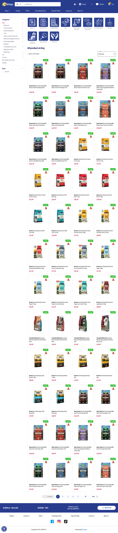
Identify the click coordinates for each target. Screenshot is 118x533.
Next (93, 496)
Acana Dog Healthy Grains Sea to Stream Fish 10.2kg (82, 267)
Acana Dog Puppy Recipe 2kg (82, 376)
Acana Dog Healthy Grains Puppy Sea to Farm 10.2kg (82, 303)
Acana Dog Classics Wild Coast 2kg (37, 231)
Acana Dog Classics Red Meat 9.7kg (81, 195)
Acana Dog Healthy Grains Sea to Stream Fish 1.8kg (60, 267)
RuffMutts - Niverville (10, 508)
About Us (80, 11)
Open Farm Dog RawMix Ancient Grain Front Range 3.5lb (60, 86)
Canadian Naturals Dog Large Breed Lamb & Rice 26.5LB (105, 339)
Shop (6, 11)
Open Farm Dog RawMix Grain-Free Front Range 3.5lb (105, 412)
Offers (28, 11)
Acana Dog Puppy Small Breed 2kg (36, 412)
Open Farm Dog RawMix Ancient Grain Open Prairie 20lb (38, 124)
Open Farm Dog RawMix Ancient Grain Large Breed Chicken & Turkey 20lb (105, 87)
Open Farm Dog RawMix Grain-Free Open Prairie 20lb (105, 448)
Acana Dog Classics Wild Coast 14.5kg (59, 231)
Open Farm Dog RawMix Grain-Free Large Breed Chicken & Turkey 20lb (82, 448)
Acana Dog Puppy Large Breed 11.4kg (36, 376)
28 (85, 496)
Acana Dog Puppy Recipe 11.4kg (59, 376)
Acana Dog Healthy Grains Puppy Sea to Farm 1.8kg (60, 303)
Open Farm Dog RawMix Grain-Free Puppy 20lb (60, 485)
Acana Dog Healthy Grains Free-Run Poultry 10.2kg (105, 231)
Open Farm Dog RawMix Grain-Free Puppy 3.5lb (82, 485)
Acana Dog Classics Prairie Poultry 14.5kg (37, 195)
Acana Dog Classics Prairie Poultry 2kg (82, 160)
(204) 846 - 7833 (43, 508)
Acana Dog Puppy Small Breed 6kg (59, 412)
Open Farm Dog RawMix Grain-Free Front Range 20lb (82, 412)
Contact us (69, 11)
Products (11, 516)
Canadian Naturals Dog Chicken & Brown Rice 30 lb (37, 339)
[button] (4, 529)
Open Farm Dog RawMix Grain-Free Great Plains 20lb (38, 448)
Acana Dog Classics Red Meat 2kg (59, 195)
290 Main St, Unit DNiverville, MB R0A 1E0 (73, 508)
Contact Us (26, 516)
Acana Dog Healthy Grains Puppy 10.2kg (37, 303)
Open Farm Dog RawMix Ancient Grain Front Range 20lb (38, 86)
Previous (49, 496)
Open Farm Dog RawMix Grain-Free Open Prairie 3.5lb (38, 485)
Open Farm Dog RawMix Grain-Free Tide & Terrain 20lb (105, 485)
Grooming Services (40, 11)
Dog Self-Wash (55, 11)
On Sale (18, 11)
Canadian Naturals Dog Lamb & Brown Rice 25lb (82, 339)
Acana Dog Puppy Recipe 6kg (104, 376)
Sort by (100, 51)
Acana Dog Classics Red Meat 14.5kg (104, 195)
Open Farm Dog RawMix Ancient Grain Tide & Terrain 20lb (105, 124)
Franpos (84, 530)
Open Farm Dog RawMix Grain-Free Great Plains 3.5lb (60, 448)
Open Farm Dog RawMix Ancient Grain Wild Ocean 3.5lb (60, 160)
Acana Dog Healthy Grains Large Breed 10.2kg (105, 303)
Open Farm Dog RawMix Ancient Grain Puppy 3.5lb (82, 124)
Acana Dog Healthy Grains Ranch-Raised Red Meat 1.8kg (37, 267)
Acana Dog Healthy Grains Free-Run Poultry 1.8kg (82, 231)
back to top (108, 508)
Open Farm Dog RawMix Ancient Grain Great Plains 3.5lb (82, 86)
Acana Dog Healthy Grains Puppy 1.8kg (105, 267)
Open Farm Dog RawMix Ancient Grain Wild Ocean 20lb (38, 160)
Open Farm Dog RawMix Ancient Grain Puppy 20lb (60, 124)
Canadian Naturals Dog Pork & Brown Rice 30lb (59, 339)
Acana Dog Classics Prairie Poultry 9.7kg (105, 160)
